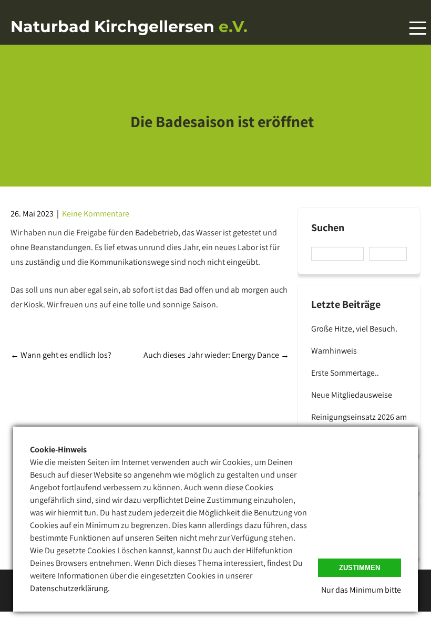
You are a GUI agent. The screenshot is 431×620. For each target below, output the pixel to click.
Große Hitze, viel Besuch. (354, 328)
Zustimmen (359, 568)
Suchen (327, 227)
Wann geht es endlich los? (61, 354)
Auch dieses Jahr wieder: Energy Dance (216, 354)
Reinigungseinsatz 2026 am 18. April (359, 423)
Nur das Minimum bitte (361, 589)
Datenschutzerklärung (69, 588)
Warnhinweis (334, 350)
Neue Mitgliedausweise (351, 394)
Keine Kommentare (95, 213)
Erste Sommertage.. (345, 372)
